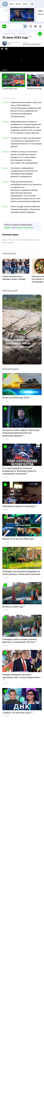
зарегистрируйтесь (25, 227)
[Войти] (35, 26)
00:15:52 (5, 182)
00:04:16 (5, 122)
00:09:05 (5, 152)
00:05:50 (5, 138)
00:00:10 (5, 102)
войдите (8, 227)
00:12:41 (5, 168)
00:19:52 (5, 206)
